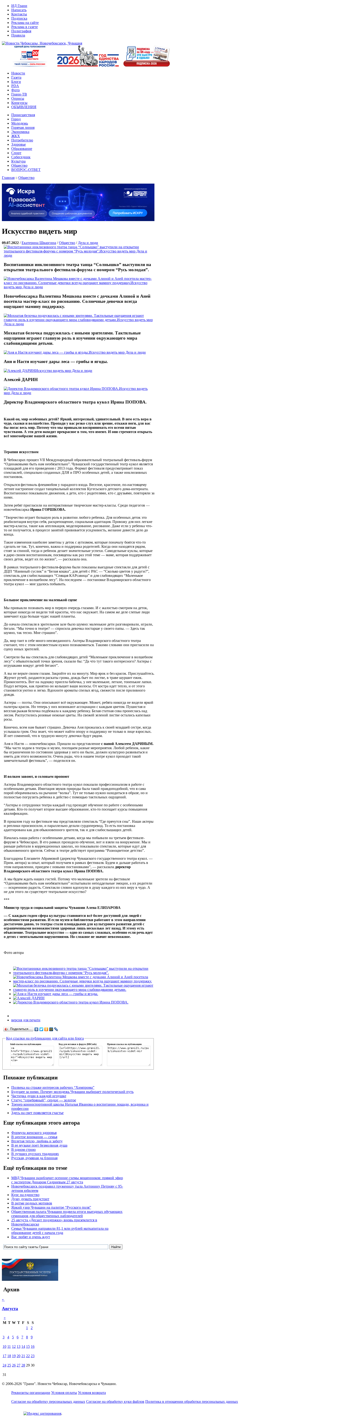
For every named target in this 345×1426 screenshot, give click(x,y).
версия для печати (25, 1020)
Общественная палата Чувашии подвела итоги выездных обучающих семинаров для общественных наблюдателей (67, 1214)
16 (32, 1346)
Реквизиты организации (30, 1393)
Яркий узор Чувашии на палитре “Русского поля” (51, 1207)
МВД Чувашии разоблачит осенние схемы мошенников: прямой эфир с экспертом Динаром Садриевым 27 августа (67, 1180)
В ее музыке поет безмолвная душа (39, 1145)
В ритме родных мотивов (31, 1203)
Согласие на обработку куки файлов (115, 1402)
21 (23, 1356)
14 (23, 1346)
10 (4, 1346)
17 (4, 1356)
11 (9, 1346)
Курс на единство (25, 1195)
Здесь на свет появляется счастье (37, 1113)
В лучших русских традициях (35, 1154)
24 (4, 1365)
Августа (10, 1308)
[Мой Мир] (51, 1029)
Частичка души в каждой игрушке (38, 1096)
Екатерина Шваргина (39, 243)
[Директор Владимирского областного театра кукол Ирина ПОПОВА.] (70, 1002)
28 (23, 1365)
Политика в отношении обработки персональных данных (191, 1402)
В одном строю (23, 1150)
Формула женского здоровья (34, 1133)
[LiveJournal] (56, 1029)
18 (9, 1356)
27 (18, 1365)
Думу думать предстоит (30, 1199)
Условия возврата (92, 1393)
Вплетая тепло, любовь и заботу (37, 1141)
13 (18, 1346)
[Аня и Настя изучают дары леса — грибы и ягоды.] (55, 994)
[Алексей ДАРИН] (29, 998)
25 (9, 1365)
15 (28, 1346)
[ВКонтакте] (36, 1029)
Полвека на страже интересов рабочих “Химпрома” (52, 1087)
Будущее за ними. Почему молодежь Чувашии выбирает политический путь (72, 1092)
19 (14, 1356)
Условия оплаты (64, 1393)
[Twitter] (41, 1029)
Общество (26, 178)
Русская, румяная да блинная (34, 1158)
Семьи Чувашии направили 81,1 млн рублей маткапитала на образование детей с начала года (59, 1230)
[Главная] (42, 43)
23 (32, 1356)
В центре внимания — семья (34, 1137)
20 (18, 1356)
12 (14, 1346)
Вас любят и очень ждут (30, 1237)
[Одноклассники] (46, 1029)
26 (14, 1365)
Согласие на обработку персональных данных (48, 1402)
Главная (8, 178)
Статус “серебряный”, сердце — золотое (43, 1100)
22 (28, 1356)
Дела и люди (88, 243)
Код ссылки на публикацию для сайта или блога (45, 1038)
